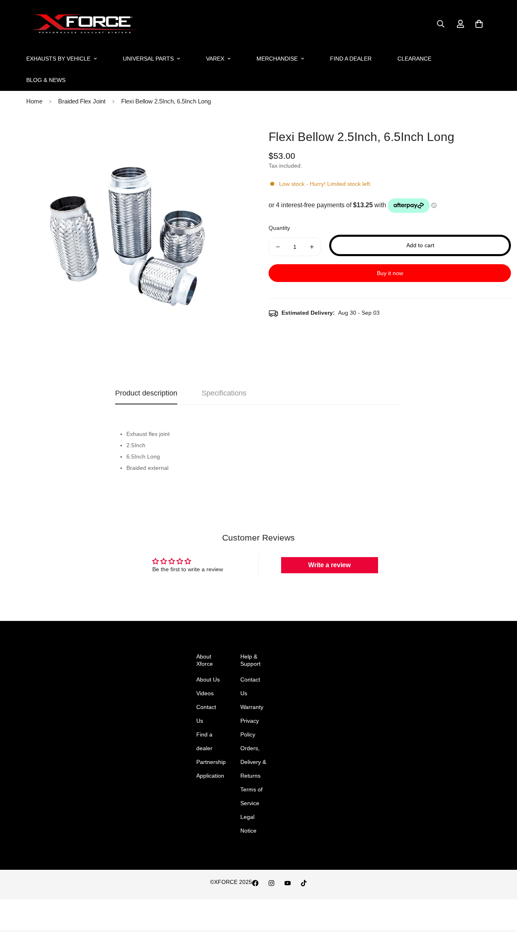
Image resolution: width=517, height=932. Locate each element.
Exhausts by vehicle (58, 58)
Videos (205, 693)
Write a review (329, 565)
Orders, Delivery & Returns (253, 762)
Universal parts (148, 58)
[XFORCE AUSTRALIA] (83, 24)
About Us (208, 679)
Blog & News (45, 80)
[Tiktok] (304, 883)
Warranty (251, 707)
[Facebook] (255, 883)
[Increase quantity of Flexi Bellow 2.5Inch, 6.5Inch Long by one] (312, 247)
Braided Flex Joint (81, 101)
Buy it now (390, 273)
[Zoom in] (231, 136)
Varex (215, 58)
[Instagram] (271, 883)
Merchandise (277, 58)
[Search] (440, 24)
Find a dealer (351, 58)
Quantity (279, 228)
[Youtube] (287, 883)
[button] (479, 24)
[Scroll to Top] (501, 888)
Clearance (414, 58)
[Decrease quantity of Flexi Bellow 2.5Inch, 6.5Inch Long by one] (278, 247)
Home (34, 101)
